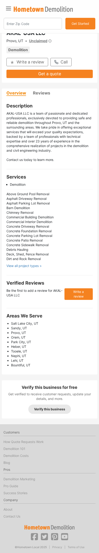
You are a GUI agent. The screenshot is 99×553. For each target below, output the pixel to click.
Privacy (57, 547)
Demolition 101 (14, 449)
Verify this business (49, 409)
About (7, 509)
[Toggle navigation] (8, 8)
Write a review (30, 62)
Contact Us (11, 516)
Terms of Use (76, 547)
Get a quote (49, 73)
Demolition (18, 49)
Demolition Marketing (19, 479)
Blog (6, 463)
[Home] (43, 9)
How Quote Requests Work (23, 442)
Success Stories (15, 493)
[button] (34, 536)
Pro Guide (10, 486)
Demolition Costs (16, 456)
